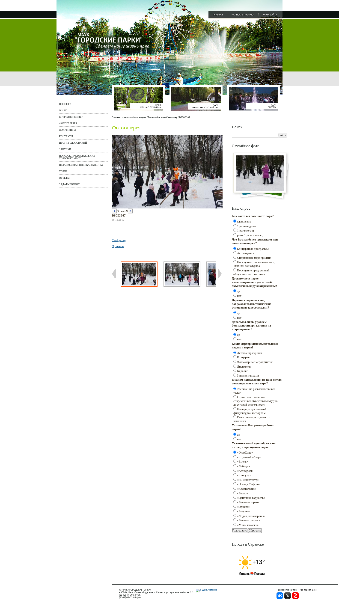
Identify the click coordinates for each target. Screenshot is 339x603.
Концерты (243, 357)
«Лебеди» (243, 466)
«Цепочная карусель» (251, 497)
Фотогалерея (68, 123)
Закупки (65, 149)
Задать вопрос (69, 184)
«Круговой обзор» (249, 457)
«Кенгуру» (244, 475)
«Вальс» (242, 493)
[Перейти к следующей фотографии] (130, 211)
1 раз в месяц (245, 230)
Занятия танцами (248, 375)
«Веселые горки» (248, 502)
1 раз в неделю (246, 226)
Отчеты (64, 177)
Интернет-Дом (308, 590)
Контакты (66, 136)
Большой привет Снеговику (162, 117)
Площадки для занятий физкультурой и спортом (249, 411)
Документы (67, 129)
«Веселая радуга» (248, 520)
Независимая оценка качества (81, 164)
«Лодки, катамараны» (251, 516)
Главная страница (121, 117)
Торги (63, 171)
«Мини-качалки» (248, 525)
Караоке (242, 371)
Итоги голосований (73, 142)
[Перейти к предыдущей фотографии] (114, 211)
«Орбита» (243, 506)
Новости (65, 104)
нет (239, 295)
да (238, 291)
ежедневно (244, 221)
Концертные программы (253, 248)
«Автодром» (245, 470)
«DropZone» (245, 452)
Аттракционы (246, 253)
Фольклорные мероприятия (255, 362)
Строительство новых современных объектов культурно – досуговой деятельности (256, 400)
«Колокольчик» (247, 488)
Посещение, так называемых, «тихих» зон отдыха (254, 263)
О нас (63, 110)
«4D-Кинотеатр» (248, 479)
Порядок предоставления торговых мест (77, 157)
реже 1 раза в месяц (249, 235)
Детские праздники (249, 353)
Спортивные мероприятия (254, 257)
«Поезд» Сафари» (248, 484)
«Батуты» (243, 511)
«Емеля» (242, 461)
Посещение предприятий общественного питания (251, 272)
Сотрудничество (71, 117)
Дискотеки (244, 366)
